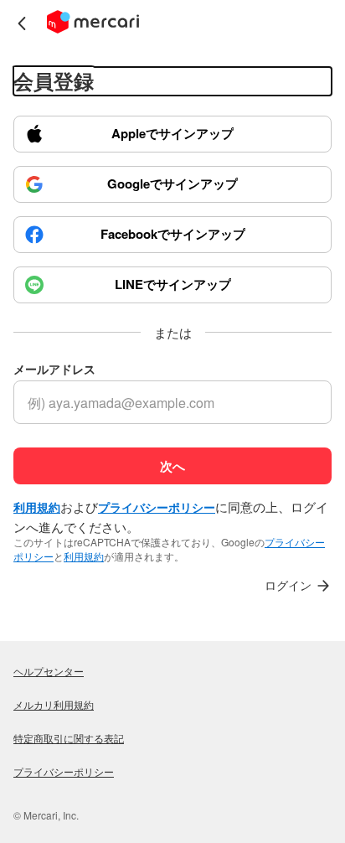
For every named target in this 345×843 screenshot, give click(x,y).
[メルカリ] (93, 23)
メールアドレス (54, 369)
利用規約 (84, 556)
